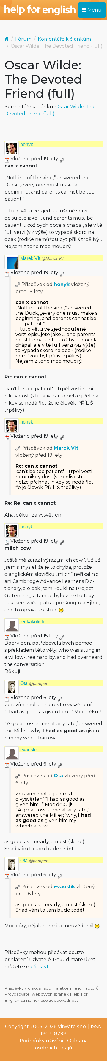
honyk (26, 144)
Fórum (23, 39)
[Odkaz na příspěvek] (17, 284)
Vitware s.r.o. (72, 1026)
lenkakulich (32, 621)
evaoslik (29, 749)
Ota (34, 683)
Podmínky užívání (41, 1041)
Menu (94, 10)
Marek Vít (42, 258)
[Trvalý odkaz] (61, 159)
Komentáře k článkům (64, 39)
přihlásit (39, 966)
